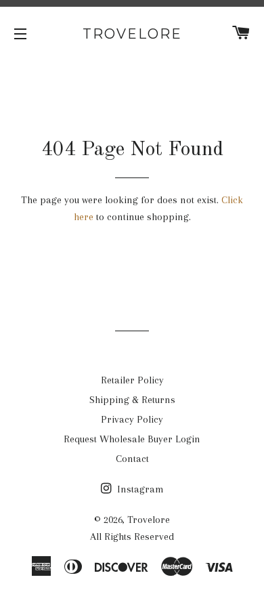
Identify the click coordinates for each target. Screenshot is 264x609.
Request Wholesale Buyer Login (132, 439)
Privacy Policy (132, 419)
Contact (132, 459)
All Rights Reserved (132, 536)
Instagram (139, 489)
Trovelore (132, 34)
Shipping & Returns (132, 400)
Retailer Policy (132, 380)
